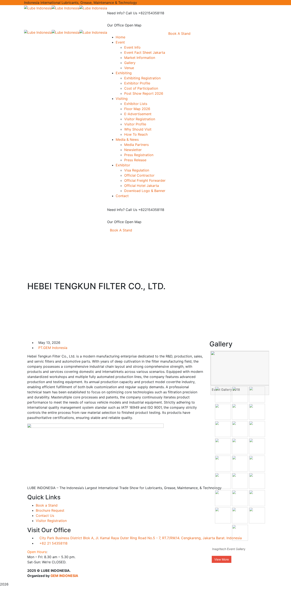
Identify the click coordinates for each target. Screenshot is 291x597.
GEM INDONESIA (64, 576)
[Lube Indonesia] (38, 8)
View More (221, 559)
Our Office (115, 25)
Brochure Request (50, 510)
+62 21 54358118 (53, 543)
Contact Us (45, 515)
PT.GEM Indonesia (52, 348)
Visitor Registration (51, 521)
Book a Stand (47, 505)
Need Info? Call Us (122, 13)
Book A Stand (121, 230)
